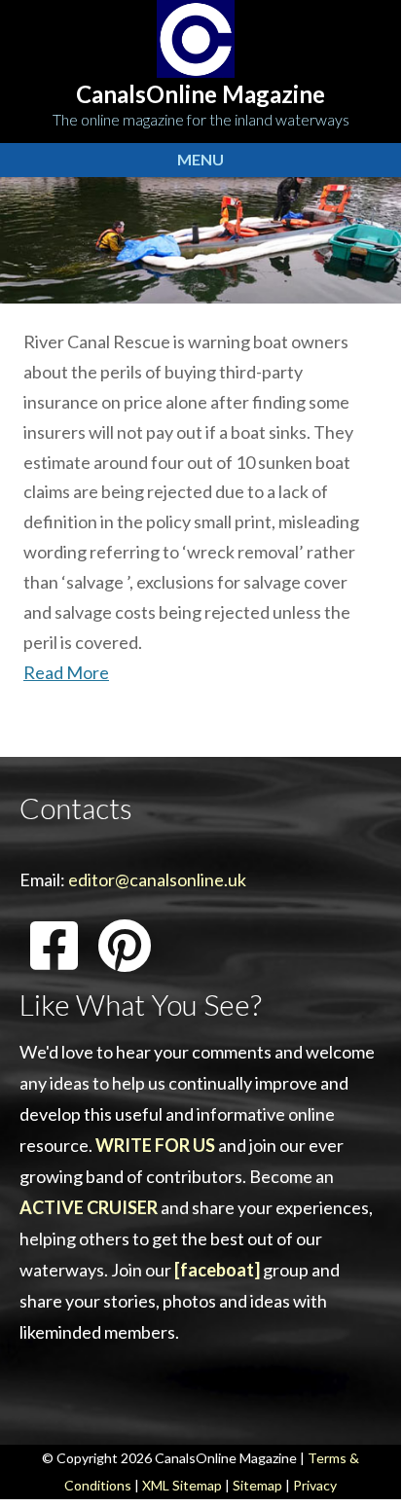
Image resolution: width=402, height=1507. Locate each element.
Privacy (315, 1485)
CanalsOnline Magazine (200, 94)
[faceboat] (217, 1269)
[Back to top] (357, 1458)
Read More (66, 672)
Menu (200, 159)
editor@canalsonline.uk (157, 879)
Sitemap (257, 1485)
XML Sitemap (182, 1485)
